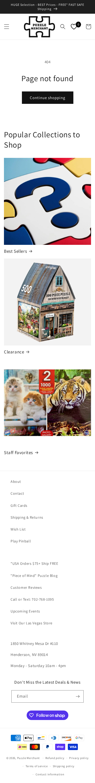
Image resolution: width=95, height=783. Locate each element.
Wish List (18, 529)
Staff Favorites (18, 452)
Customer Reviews (26, 587)
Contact (17, 493)
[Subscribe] (77, 696)
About (16, 481)
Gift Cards (19, 505)
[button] (6, 26)
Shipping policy (64, 766)
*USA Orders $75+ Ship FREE (34, 563)
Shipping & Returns (27, 517)
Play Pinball (21, 541)
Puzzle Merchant (28, 758)
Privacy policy (79, 758)
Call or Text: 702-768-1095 (32, 599)
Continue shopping (47, 97)
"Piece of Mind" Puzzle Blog (34, 575)
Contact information (50, 774)
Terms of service (37, 766)
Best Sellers (15, 251)
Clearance (14, 352)
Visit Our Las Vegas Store (32, 623)
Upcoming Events (25, 611)
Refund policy (54, 758)
